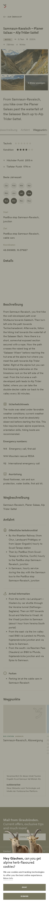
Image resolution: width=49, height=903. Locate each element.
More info (8, 878)
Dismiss (24, 896)
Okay (24, 887)
